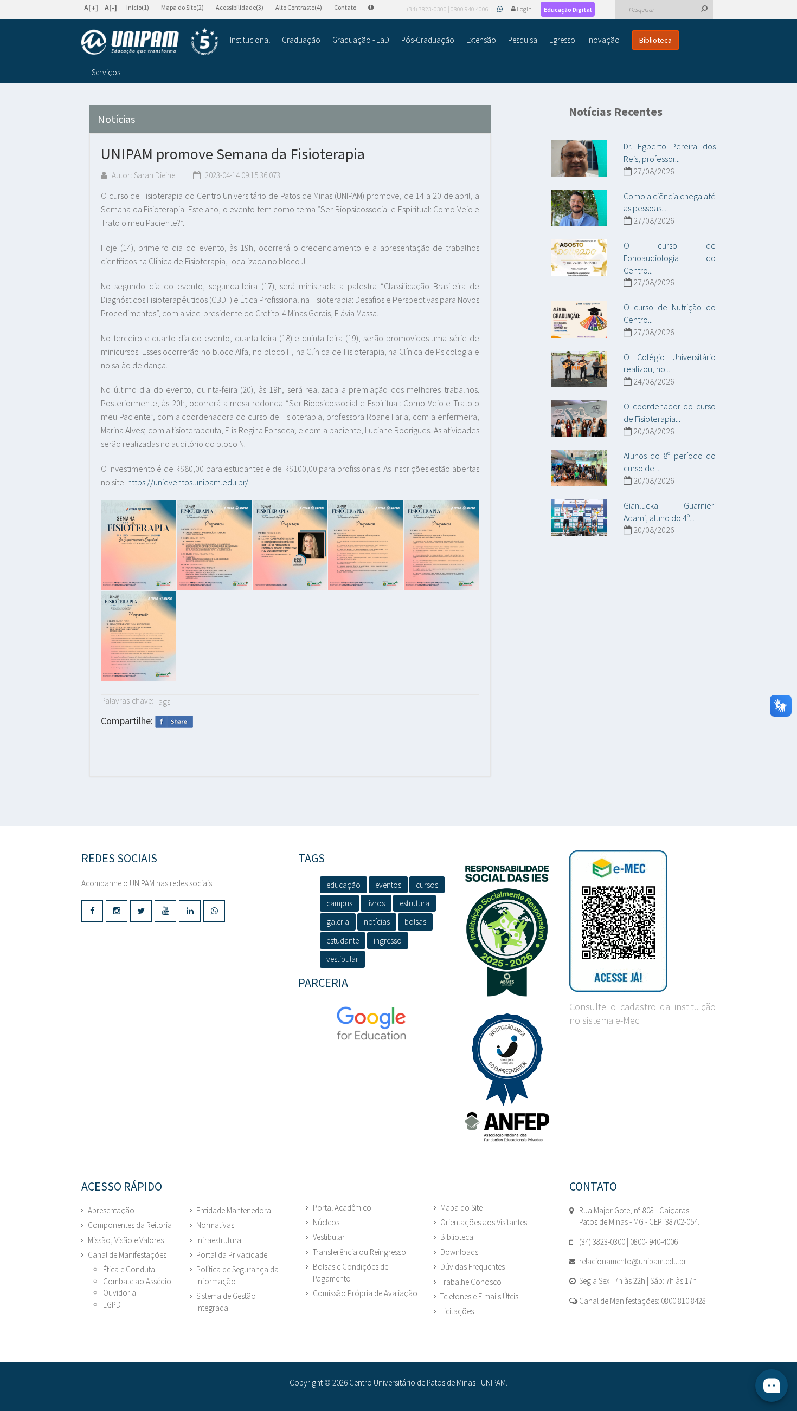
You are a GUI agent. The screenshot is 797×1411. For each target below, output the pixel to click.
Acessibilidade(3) (239, 7)
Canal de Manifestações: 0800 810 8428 (641, 1301)
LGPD (112, 1304)
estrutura (414, 903)
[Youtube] (165, 911)
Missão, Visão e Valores (126, 1240)
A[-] (111, 7)
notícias (377, 921)
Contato (345, 7)
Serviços (106, 72)
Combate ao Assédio (137, 1281)
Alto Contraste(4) (298, 7)
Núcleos (326, 1222)
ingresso (388, 940)
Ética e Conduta (129, 1269)
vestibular (342, 959)
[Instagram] (116, 911)
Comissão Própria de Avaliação (365, 1293)
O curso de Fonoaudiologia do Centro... (670, 258)
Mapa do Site (461, 1207)
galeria (337, 921)
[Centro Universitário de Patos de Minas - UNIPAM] (149, 41)
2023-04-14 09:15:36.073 (241, 175)
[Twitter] (141, 911)
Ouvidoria (119, 1293)
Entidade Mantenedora (233, 1210)
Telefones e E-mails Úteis (479, 1296)
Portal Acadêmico (342, 1207)
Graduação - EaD (360, 40)
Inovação (603, 40)
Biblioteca (655, 40)
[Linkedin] (190, 911)
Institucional (250, 40)
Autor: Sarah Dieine (142, 175)
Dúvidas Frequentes (472, 1267)
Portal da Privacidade (231, 1255)
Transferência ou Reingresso (359, 1252)
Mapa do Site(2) (182, 7)
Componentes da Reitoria (130, 1225)
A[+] (91, 7)
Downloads (459, 1252)
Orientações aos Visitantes (483, 1222)
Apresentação (111, 1210)
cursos (427, 885)
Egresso (562, 40)
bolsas (415, 921)
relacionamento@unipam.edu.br (632, 1261)
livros (376, 903)
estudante (342, 940)
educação (343, 885)
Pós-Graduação (427, 40)
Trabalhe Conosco (471, 1282)
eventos (388, 885)
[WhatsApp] (500, 9)
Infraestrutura (218, 1240)
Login (524, 9)
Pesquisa (522, 40)
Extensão (481, 40)
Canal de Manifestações (127, 1255)
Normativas (215, 1225)
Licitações (457, 1311)
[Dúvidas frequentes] (376, 7)
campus (339, 903)
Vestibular (329, 1237)
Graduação (301, 40)
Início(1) (137, 7)
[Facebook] (92, 911)
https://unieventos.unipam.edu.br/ (187, 482)
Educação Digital (568, 9)
